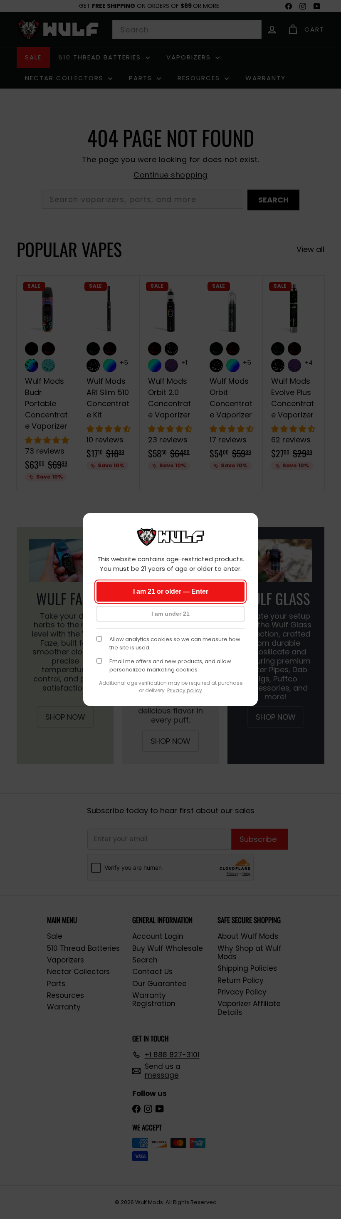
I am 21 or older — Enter (170, 591)
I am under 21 (170, 613)
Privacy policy (184, 690)
